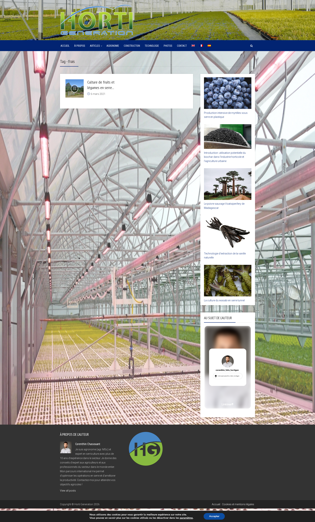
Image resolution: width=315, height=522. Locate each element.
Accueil (65, 45)
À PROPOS (79, 45)
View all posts (68, 490)
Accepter (214, 516)
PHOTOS (168, 45)
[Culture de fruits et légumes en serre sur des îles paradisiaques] (74, 88)
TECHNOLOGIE (152, 45)
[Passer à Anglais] (193, 45)
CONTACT (182, 45)
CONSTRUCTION (132, 45)
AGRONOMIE (112, 45)
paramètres (186, 518)
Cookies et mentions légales (238, 504)
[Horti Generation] (96, 19)
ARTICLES (95, 45)
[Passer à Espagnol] (209, 45)
